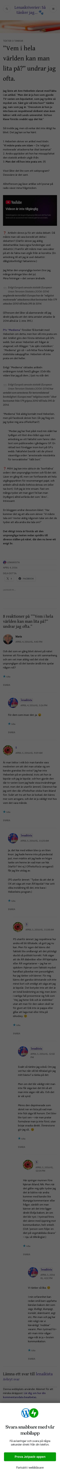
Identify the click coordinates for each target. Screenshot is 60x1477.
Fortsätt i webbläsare (30, 1467)
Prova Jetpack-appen (30, 1456)
